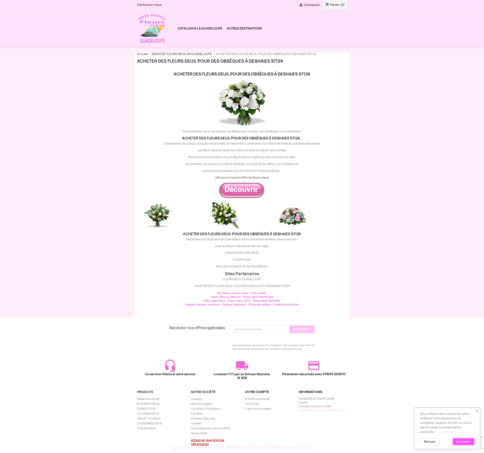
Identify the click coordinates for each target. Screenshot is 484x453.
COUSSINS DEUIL (148, 413)
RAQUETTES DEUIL (149, 418)
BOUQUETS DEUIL (148, 404)
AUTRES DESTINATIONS (244, 28)
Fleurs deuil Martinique (258, 297)
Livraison (196, 399)
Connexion (252, 404)
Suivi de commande (257, 399)
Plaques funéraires (234, 304)
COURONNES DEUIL (149, 423)
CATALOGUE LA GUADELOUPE (200, 28)
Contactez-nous (149, 5)
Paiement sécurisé (203, 418)
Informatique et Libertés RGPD (210, 428)
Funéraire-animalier (286, 304)
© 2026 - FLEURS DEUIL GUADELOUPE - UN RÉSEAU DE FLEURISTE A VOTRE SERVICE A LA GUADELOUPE (242, 448)
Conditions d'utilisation (206, 408)
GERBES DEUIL (146, 408)
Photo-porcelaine (259, 304)
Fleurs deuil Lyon (239, 300)
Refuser (430, 442)
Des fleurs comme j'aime (233, 293)
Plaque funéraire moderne (202, 304)
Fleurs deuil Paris (214, 300)
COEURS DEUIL (146, 428)
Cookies (196, 423)
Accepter (463, 442)
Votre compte (257, 392)
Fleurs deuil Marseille (266, 300)
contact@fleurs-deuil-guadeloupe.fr (322, 410)
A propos (197, 413)
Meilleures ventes (148, 399)
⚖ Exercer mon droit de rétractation (207, 442)
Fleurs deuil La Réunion (225, 297)
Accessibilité (199, 433)
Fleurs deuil (258, 293)
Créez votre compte (258, 408)
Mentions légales (202, 404)
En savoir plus (444, 432)
